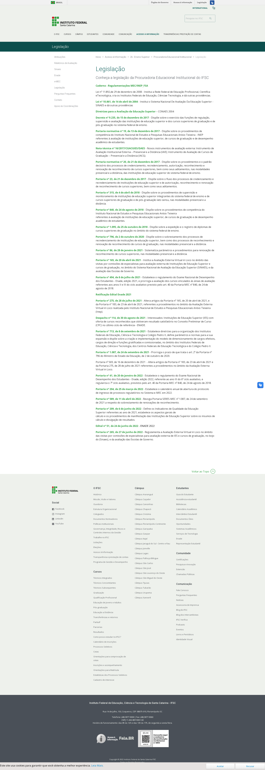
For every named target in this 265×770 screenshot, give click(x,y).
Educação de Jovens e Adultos (107, 602)
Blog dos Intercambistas (187, 614)
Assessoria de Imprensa (187, 605)
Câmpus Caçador (143, 499)
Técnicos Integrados (102, 578)
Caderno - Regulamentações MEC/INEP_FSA (122, 85)
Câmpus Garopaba (144, 528)
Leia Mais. (97, 765)
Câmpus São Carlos (144, 563)
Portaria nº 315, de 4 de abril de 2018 (118, 192)
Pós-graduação (100, 607)
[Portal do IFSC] (69, 21)
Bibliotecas (181, 504)
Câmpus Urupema (143, 592)
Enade (179, 538)
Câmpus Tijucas (142, 582)
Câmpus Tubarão (143, 587)
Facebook (59, 508)
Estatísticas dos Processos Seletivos (110, 675)
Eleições (97, 547)
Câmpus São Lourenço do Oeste (150, 573)
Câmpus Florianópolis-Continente (150, 523)
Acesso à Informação (103, 552)
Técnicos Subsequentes (104, 587)
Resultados (98, 632)
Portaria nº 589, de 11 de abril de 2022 (118, 399)
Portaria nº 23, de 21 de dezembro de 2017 (121, 179)
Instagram (60, 513)
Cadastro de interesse (103, 679)
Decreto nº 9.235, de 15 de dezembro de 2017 (122, 117)
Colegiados (98, 514)
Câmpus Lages (141, 553)
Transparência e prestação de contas (110, 557)
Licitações (97, 542)
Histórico (97, 494)
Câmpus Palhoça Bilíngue (146, 558)
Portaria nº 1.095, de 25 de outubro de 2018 (122, 227)
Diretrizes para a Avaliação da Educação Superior (126, 111)
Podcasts (180, 624)
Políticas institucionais (103, 523)
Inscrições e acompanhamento (107, 665)
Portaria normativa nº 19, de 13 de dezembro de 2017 (128, 131)
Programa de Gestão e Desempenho (110, 562)
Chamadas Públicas (185, 574)
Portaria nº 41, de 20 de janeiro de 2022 (119, 375)
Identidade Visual (184, 639)
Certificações (182, 559)
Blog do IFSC (181, 609)
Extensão (180, 569)
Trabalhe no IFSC (101, 537)
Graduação (98, 592)
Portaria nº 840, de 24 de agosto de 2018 (120, 209)
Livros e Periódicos (185, 634)
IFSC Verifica (182, 619)
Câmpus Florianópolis (145, 519)
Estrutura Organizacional (105, 509)
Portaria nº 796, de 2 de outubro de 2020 (120, 236)
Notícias (180, 600)
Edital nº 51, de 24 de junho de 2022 (117, 426)
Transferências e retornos (105, 617)
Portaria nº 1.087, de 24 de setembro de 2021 (122, 352)
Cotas (96, 651)
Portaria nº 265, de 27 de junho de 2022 (119, 432)
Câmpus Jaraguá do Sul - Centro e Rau (152, 543)
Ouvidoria (98, 504)
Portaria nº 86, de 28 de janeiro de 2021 (119, 250)
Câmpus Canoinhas (144, 504)
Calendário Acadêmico (186, 509)
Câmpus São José (143, 568)
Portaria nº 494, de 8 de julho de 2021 (118, 277)
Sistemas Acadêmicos (186, 528)
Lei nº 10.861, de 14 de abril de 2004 (117, 101)
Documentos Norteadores (105, 519)
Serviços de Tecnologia (187, 533)
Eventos (180, 629)
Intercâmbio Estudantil (186, 514)
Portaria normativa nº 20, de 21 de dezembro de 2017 (128, 162)
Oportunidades (183, 523)
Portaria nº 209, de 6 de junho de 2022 (119, 408)
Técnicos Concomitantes (104, 582)
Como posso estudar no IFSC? (107, 636)
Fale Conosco (182, 590)
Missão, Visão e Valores (104, 499)
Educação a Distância (103, 612)
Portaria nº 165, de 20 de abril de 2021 (118, 260)
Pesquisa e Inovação (186, 564)
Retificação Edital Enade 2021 (113, 294)
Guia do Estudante (185, 494)
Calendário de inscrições (104, 641)
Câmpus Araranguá (144, 494)
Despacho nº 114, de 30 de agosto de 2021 (120, 318)
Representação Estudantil (188, 543)
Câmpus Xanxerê (143, 597)
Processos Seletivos (102, 646)
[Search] (210, 18)
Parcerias (97, 627)
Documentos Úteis (184, 519)
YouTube (59, 523)
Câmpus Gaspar (142, 533)
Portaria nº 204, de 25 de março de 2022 (119, 389)
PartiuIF (96, 622)
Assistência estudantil (186, 499)
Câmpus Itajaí (141, 538)
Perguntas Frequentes (186, 595)
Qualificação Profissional (105, 597)
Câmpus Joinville (142, 548)
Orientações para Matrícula (106, 670)
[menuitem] (57, 34)
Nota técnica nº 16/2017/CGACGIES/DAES (120, 148)
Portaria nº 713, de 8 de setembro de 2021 (121, 331)
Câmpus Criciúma (143, 514)
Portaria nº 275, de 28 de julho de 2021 (119, 300)
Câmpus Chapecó (143, 509)
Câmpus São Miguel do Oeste (148, 578)
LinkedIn (59, 518)
